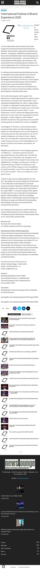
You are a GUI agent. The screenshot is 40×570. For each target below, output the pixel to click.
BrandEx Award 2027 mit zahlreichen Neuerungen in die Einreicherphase (22, 319)
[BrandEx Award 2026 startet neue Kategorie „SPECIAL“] (4, 353)
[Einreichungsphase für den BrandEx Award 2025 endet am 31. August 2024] (4, 393)
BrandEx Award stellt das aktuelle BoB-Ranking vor (22, 365)
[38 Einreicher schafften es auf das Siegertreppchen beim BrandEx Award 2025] (4, 373)
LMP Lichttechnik (6, 548)
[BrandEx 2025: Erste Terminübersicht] (4, 420)
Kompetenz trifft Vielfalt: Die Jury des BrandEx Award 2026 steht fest (24, 345)
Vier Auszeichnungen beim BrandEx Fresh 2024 (21, 432)
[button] (3, 566)
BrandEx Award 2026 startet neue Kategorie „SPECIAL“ (23, 351)
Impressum (13, 567)
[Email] (28, 308)
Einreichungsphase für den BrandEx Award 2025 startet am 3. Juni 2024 (23, 412)
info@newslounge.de (22, 478)
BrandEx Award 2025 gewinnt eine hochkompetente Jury (23, 398)
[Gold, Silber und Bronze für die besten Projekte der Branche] (4, 327)
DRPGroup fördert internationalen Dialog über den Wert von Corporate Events (17, 530)
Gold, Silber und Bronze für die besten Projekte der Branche (22, 325)
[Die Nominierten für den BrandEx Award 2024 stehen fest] (4, 440)
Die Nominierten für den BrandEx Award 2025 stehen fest (24, 378)
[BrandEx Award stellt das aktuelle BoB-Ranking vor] (4, 367)
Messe (3, 551)
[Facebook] (15, 308)
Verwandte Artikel (14, 314)
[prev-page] (19, 452)
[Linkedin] (24, 308)
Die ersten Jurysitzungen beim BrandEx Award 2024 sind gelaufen (23, 446)
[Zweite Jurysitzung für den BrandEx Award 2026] (4, 333)
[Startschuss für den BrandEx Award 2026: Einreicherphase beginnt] (4, 360)
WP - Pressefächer (9, 7)
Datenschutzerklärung (23, 567)
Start (2, 7)
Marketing (4, 545)
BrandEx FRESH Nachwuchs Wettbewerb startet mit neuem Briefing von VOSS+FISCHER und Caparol (22, 405)
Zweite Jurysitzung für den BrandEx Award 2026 (21, 331)
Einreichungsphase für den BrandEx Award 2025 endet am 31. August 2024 (24, 392)
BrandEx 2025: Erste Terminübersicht (18, 418)
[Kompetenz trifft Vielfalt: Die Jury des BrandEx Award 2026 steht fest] (4, 347)
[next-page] (21, 452)
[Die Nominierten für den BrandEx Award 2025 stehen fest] (4, 380)
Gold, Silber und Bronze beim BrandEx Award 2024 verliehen (22, 425)
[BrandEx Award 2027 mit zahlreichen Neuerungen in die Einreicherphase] (4, 320)
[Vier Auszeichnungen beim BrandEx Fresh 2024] (4, 433)
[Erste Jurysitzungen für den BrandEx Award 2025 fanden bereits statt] (4, 387)
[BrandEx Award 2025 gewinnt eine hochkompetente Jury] (4, 400)
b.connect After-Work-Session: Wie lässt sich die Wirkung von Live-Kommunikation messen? (20, 512)
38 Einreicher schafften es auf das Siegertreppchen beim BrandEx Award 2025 (23, 372)
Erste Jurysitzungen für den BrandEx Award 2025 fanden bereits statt (23, 385)
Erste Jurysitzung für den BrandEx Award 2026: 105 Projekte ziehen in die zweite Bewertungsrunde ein (22, 339)
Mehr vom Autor (26, 314)
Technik (3, 542)
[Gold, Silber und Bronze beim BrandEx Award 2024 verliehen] (4, 427)
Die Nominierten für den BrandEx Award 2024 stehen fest (24, 438)
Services (3, 554)
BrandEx (17, 7)
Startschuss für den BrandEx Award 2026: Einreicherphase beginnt (24, 359)
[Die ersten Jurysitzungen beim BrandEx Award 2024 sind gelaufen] (4, 447)
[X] (19, 308)
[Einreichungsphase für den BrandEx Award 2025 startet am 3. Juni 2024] (4, 413)
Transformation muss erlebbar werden (11, 496)
